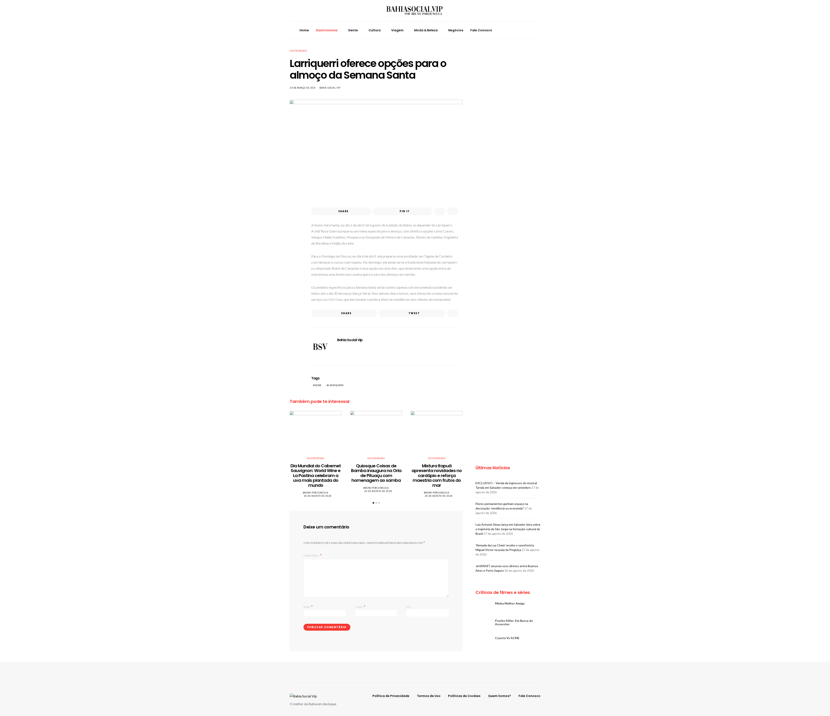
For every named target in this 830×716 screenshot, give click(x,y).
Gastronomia (326, 30)
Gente (353, 30)
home (318, 385)
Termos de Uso (429, 696)
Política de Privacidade (390, 696)
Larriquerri (336, 385)
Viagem (397, 30)
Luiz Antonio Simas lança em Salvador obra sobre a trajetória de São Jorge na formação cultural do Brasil (508, 529)
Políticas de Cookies (464, 696)
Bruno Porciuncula (315, 492)
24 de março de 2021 (303, 87)
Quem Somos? (499, 696)
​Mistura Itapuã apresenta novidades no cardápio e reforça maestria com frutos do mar (437, 475)
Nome (308, 606)
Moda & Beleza (426, 30)
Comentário (311, 555)
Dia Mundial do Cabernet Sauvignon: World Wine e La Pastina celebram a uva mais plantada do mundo (315, 475)
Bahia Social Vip (329, 87)
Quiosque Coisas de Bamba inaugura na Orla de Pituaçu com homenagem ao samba (376, 473)
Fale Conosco (481, 30)
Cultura (375, 30)
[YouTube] (526, 30)
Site (408, 607)
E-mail (360, 606)
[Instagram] (521, 30)
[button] (539, 30)
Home (304, 30)
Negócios (455, 30)
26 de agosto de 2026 (318, 496)
